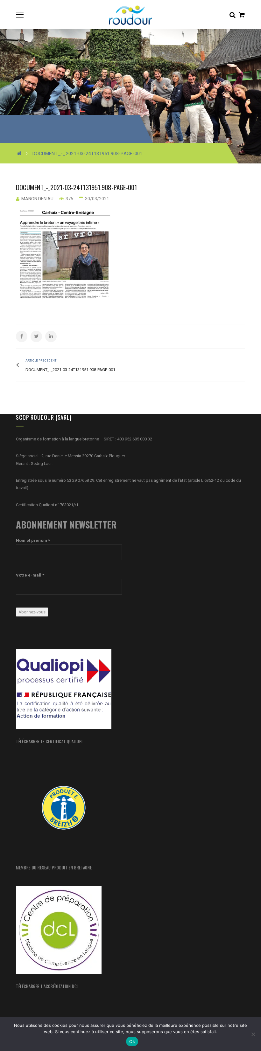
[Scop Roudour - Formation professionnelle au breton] (130, 14)
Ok (132, 1041)
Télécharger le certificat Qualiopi (49, 741)
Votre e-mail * (30, 575)
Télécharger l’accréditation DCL (47, 986)
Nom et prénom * (33, 540)
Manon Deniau (37, 198)
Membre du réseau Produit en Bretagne (54, 867)
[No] (253, 1034)
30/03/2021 (96, 198)
